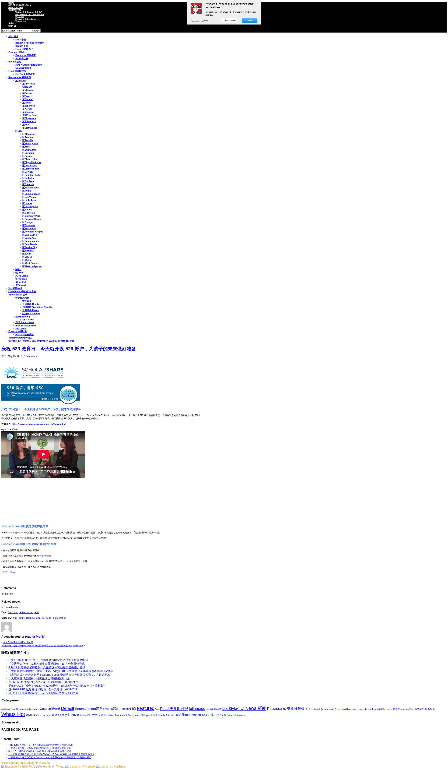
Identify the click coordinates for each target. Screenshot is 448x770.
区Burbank (28, 153)
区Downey (27, 172)
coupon (35, 709)
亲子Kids (46, 618)
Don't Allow (229, 20)
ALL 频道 (13, 36)
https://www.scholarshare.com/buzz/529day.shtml (39, 424)
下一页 (10, 572)
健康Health (31, 715)
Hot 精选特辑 (15, 288)
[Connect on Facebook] (80, 766)
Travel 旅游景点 (394, 709)
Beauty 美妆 (21, 46)
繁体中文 (12, 26)
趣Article (206, 715)
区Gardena (28, 181)
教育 (36, 612)
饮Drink (19, 272)
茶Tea (18, 269)
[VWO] (204, 21)
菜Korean (27, 109)
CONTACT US (14, 10)
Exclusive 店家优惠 (25, 55)
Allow (250, 20)
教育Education (33, 618)
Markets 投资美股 (24, 334)
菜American (28, 83)
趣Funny (216, 715)
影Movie (73, 715)
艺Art (168, 715)
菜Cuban (27, 93)
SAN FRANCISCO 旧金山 (19, 5)
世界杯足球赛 (22, 297)
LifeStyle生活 (233, 708)
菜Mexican (28, 112)
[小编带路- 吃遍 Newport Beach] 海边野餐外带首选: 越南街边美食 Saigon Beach (42, 645)
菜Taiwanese (29, 121)
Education (13, 612)
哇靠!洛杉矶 (11, 763)
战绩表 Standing (31, 313)
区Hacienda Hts (30, 187)
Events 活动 (14, 61)
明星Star (103, 715)
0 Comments (30, 356)
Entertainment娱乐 (89, 709)
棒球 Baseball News (25, 325)
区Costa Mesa (29, 165)
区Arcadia (27, 140)
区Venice (27, 257)
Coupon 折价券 (16, 52)
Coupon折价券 (50, 709)
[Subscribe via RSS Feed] (18, 766)
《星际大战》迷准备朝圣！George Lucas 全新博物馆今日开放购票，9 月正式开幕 (59, 674)
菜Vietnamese (29, 127)
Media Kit (19, 17)
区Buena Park (29, 150)
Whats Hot (13, 714)
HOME (11, 3)
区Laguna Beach (31, 194)
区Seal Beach (29, 244)
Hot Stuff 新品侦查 (25, 74)
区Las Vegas (29, 197)
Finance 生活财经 (17, 331)
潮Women (120, 715)
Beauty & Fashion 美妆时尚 (29, 42)
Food (157, 709)
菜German (27, 99)
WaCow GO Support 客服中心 (28, 12)
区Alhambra (28, 134)
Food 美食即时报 (17, 71)
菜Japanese (28, 105)
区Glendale (28, 184)
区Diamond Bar (30, 168)
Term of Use (20, 21)
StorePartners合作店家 (20, 337)
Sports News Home (343, 709)
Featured (145, 708)
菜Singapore (29, 118)
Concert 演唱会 (23, 68)
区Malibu (27, 209)
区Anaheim (28, 137)
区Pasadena (28, 225)
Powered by (196, 21)
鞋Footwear (240, 715)
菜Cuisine (20, 80)
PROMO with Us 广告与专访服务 (29, 14)
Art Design (5, 709)
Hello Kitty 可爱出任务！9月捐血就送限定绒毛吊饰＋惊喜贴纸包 (48, 660)
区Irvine (26, 190)
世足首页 (26, 301)
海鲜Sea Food (29, 115)
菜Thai (25, 124)
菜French (27, 96)
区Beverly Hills (30, 143)
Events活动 (111, 709)
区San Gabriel (29, 235)
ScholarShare (26, 612)
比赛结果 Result (30, 310)
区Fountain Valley (31, 175)
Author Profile (35, 636)
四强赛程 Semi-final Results (37, 307)
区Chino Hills (29, 159)
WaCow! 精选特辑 (425, 708)
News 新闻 (20, 39)
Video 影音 (408, 709)
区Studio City (29, 247)
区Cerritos (27, 156)
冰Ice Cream (22, 275)
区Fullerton (28, 178)
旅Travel (92, 715)
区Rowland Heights (32, 231)
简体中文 (12, 23)
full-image (197, 709)
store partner (357, 709)
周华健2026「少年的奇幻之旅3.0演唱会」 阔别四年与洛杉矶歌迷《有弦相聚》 (57, 685)
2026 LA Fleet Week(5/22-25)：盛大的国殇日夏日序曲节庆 (44, 682)
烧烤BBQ (27, 87)
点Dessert (20, 285)
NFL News (20, 328)
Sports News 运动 (17, 294)
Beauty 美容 (25, 709)
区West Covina (30, 263)
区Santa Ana (29, 238)
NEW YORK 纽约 (15, 7)
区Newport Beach (31, 219)
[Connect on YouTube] (110, 766)
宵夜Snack (21, 279)
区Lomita (27, 203)
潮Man (111, 715)
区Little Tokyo (29, 200)
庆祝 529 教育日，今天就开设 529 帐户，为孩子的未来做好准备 (68, 348)
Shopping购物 (314, 709)
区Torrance (28, 250)
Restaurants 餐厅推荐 (19, 77)
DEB (3, 356)
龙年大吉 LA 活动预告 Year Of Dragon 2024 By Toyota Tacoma (41, 341)
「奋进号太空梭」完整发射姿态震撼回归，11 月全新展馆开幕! (46, 663)
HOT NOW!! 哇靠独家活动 (28, 64)
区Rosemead (29, 228)
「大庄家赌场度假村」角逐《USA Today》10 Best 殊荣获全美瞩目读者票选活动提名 (61, 671)
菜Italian (26, 102)
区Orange (27, 222)
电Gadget (229, 715)
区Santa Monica (30, 241)
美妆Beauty (159, 715)
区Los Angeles (30, 206)
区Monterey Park (31, 216)
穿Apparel (146, 715)
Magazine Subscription (26, 19)
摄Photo (83, 715)
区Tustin (26, 253)
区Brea (26, 146)
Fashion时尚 (128, 709)
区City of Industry (31, 162)
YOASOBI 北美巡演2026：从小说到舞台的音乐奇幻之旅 (43, 693)
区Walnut (27, 260)
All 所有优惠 (21, 58)
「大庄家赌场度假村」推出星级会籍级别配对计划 (39, 678)
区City (18, 131)
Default (67, 708)
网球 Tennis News (24, 322)
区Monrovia (28, 212)
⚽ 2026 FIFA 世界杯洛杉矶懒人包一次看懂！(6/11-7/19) (43, 689)
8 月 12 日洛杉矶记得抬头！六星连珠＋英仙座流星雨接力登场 (46, 667)
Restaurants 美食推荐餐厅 (287, 709)
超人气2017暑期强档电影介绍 (18, 642)
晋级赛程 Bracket (31, 304)
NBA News (28, 319)
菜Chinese (27, 90)
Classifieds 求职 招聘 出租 (22, 291)
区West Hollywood (32, 266)
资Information (59, 618)
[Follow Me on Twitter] (50, 766)
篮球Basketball (23, 316)
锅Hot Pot (20, 282)
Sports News (327, 709)
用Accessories (132, 715)
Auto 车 (14, 709)
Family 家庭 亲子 (24, 49)
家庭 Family (18, 618)
